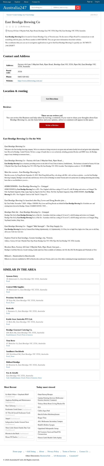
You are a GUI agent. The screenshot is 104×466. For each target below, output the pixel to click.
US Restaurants (60, 456)
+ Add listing (30, 451)
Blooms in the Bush (17, 433)
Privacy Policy (53, 451)
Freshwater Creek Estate (18, 409)
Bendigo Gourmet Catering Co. (19, 330)
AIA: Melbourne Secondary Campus (50, 421)
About (26, 2)
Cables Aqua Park (44, 411)
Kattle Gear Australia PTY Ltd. (19, 319)
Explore (17, 2)
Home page (7, 2)
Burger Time (42, 418)
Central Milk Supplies (15, 287)
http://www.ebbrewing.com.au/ (30, 81)
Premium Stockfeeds (14, 298)
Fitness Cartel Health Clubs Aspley (50, 438)
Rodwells (10, 308)
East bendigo (30, 15)
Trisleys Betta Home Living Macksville (51, 404)
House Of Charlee (16, 437)
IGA (39, 407)
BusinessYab (45, 456)
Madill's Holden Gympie (46, 425)
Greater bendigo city (19, 15)
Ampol (12, 418)
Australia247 (15, 7)
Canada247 (73, 456)
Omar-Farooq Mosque (45, 394)
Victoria (8, 15)
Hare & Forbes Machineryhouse (48, 414)
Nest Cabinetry (15, 406)
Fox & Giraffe (12, 373)
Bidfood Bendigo (13, 362)
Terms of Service (69, 451)
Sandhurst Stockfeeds (15, 351)
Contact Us (36, 2)
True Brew (10, 341)
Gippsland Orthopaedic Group (48, 428)
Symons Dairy (12, 276)
